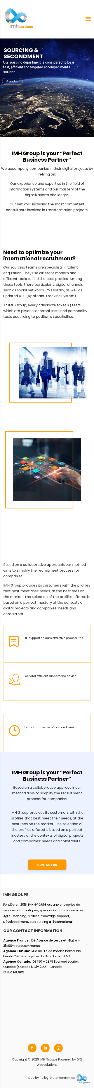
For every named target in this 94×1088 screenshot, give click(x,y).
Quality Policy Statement (47, 1077)
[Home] (18, 19)
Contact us (12, 81)
